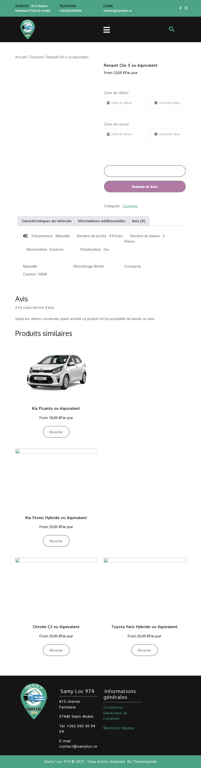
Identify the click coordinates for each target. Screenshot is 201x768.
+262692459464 (70, 10)
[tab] (46, 221)
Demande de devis (145, 186)
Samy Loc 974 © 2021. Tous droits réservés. (85, 761)
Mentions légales (119, 728)
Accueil (20, 57)
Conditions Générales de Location (115, 713)
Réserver (144, 170)
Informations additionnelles (102, 221)
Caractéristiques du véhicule (47, 221)
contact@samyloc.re (117, 10)
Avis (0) (138, 221)
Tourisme (36, 57)
